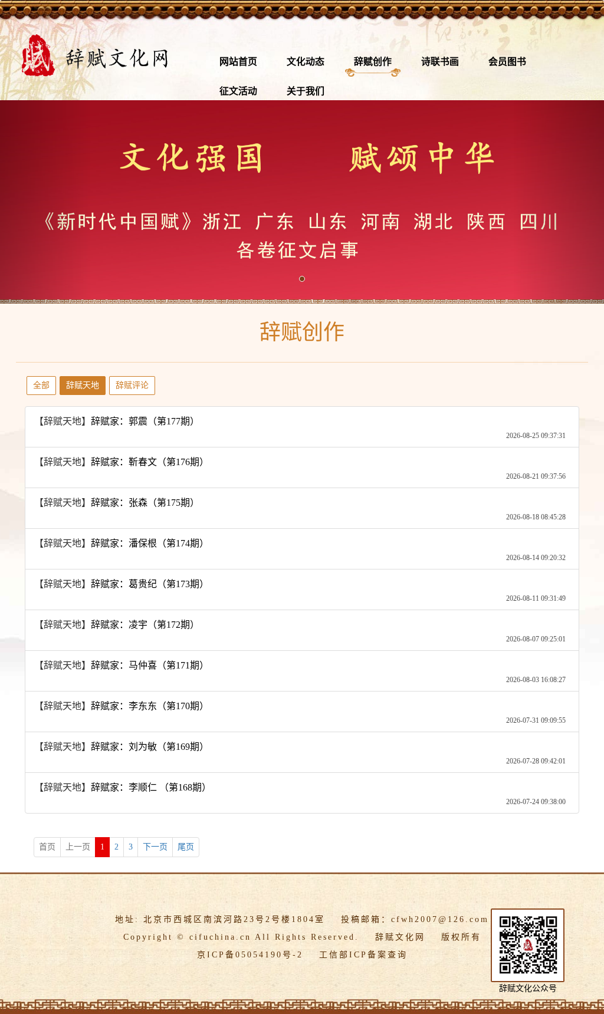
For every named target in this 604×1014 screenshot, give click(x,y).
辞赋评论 (132, 385)
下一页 (155, 846)
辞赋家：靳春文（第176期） (150, 462)
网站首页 (238, 62)
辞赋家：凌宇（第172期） (145, 625)
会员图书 (507, 62)
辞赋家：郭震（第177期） (145, 421)
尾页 (186, 846)
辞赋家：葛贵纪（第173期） (150, 584)
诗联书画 (440, 62)
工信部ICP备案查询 (363, 954)
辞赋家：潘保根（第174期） (150, 543)
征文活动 (238, 91)
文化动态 (305, 62)
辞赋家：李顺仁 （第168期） (151, 787)
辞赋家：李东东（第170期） (150, 706)
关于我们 (305, 91)
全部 (41, 385)
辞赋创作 (373, 62)
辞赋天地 (82, 385)
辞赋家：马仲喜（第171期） (150, 665)
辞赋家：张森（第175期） (145, 503)
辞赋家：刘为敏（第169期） (150, 747)
